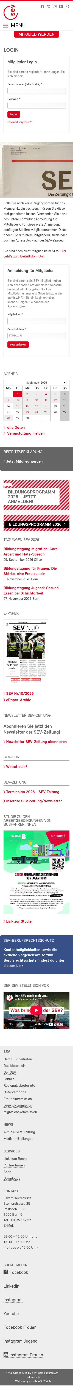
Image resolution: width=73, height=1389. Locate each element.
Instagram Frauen (26, 1355)
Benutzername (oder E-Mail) (23, 84)
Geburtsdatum (15, 329)
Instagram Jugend (20, 1341)
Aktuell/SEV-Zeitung (19, 1132)
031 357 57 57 (20, 1220)
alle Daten (15, 428)
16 (27, 406)
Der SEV (10, 1072)
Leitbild (9, 1079)
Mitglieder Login (22, 62)
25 (45, 412)
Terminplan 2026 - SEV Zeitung (32, 792)
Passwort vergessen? (19, 122)
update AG (35, 1381)
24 (36, 412)
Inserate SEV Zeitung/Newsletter (34, 801)
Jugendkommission (18, 1105)
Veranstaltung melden (25, 434)
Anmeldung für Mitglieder (30, 271)
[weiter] (64, 383)
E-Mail (9, 1226)
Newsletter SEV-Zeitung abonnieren (36, 742)
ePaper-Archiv (18, 700)
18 (45, 406)
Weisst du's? (16, 767)
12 (55, 400)
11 (46, 400)
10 (36, 400)
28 (8, 418)
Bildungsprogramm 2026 (35, 525)
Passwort (12, 99)
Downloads (12, 1178)
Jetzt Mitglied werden (24, 462)
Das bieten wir (14, 1066)
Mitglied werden (37, 34)
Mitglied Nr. (14, 314)
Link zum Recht (15, 1159)
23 (27, 412)
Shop (7, 1172)
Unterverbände (15, 1092)
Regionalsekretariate (19, 1086)
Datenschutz (33, 1377)
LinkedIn (11, 1286)
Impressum (52, 1373)
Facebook (19, 1272)
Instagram (13, 1300)
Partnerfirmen (14, 1165)
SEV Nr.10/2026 (20, 694)
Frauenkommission (18, 1099)
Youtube (11, 1314)
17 (36, 406)
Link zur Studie (19, 922)
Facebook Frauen (20, 1327)
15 (17, 406)
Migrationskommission (20, 1112)
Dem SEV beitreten (18, 1059)
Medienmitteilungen (18, 1139)
